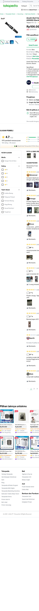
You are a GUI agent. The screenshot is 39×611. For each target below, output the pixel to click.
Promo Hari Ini (6, 499)
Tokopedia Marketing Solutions (11, 491)
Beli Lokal (4, 502)
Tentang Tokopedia (27, 1)
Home (1, 14)
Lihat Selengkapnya (32, 76)
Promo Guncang (6, 505)
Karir (3, 479)
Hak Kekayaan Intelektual (9, 477)
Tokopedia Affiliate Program (10, 485)
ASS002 (33, 39)
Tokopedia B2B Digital (8, 488)
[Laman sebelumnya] (28, 389)
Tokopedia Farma (6, 496)
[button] (30, 10)
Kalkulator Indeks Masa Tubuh (10, 494)
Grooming (20, 14)
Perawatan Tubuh (10, 14)
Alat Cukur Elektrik (30, 14)
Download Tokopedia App (11, 1)
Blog (3, 482)
